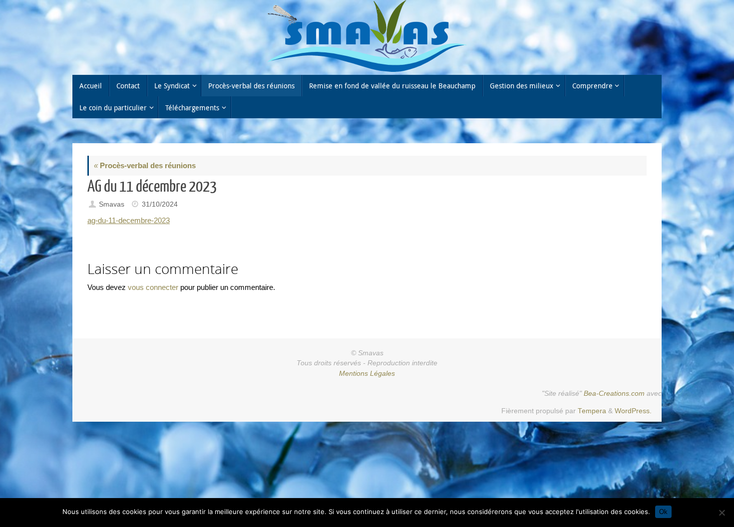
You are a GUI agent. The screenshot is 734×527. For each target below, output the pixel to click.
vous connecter (153, 287)
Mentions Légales (367, 373)
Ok (663, 512)
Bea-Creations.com (614, 393)
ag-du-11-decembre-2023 (128, 220)
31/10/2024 (160, 204)
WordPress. (633, 411)
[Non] (722, 513)
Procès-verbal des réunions (145, 165)
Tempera (592, 411)
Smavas (111, 204)
